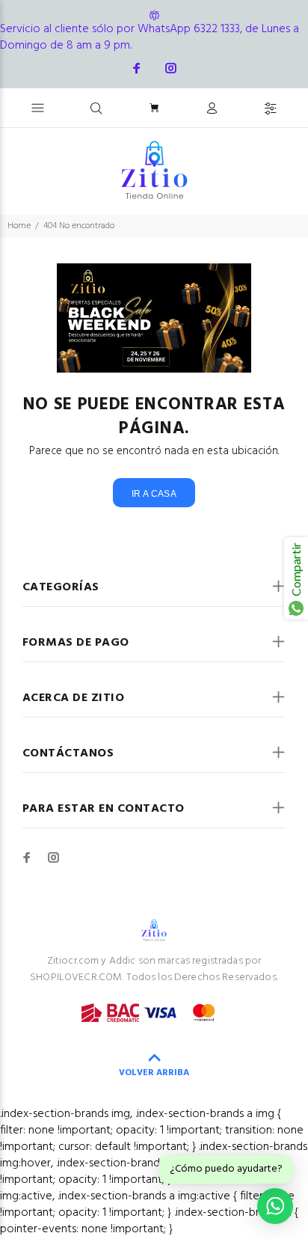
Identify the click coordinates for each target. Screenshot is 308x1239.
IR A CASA (154, 494)
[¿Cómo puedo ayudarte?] (275, 1206)
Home (19, 225)
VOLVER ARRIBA (154, 1072)
